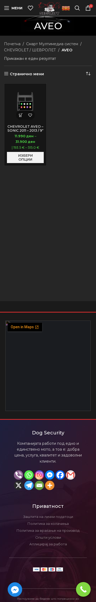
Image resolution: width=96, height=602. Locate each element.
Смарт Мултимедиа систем (52, 43)
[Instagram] (39, 475)
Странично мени (27, 74)
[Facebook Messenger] (49, 475)
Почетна (12, 43)
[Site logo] (49, 7)
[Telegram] (29, 485)
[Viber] (18, 475)
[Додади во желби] (30, 115)
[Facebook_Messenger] (15, 589)
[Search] (77, 8)
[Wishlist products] (30, 8)
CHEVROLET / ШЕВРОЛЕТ (30, 50)
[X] (18, 485)
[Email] (39, 485)
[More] (49, 485)
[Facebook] (60, 475)
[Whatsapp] (29, 475)
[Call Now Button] (83, 589)
